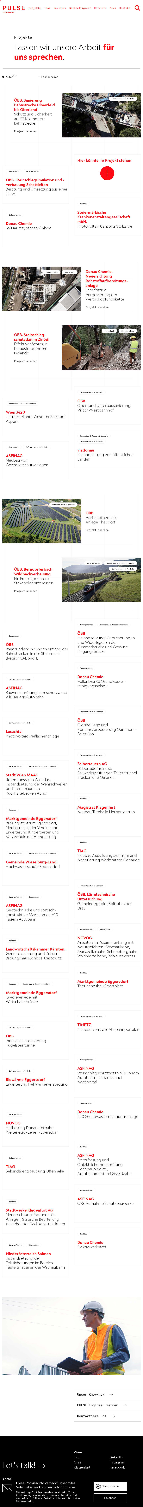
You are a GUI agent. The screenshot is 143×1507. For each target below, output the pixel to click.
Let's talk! (19, 1465)
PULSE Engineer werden (97, 1405)
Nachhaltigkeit (80, 8)
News (113, 8)
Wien (78, 1452)
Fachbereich (49, 76)
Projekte (35, 8)
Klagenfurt (82, 1467)
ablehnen (110, 1497)
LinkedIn (116, 1457)
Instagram (117, 1462)
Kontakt (124, 8)
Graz (77, 1462)
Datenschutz (24, 1501)
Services (60, 8)
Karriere (100, 8)
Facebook (117, 1467)
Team (47, 8)
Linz (77, 1457)
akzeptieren (110, 1486)
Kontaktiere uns (91, 1416)
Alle (11, 76)
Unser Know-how (90, 1394)
